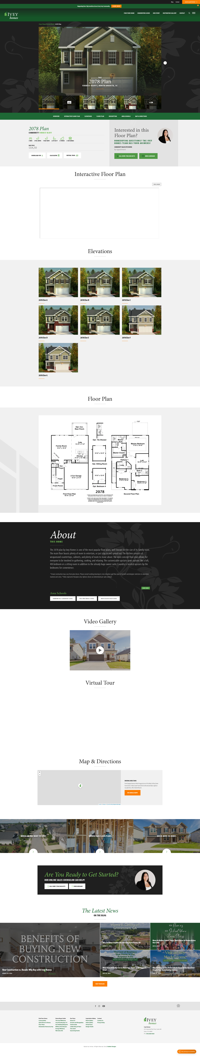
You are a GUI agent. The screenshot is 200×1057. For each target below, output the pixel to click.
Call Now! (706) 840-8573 (57, 886)
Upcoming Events (75, 1030)
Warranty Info (59, 1030)
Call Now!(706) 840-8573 (127, 156)
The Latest (73, 1028)
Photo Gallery (89, 1020)
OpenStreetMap (110, 804)
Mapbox (104, 804)
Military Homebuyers (61, 1026)
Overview (56, 116)
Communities (42, 1020)
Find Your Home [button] (129, 13)
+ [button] (39, 772)
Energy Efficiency (60, 1028)
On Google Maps (132, 793)
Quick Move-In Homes (45, 1022)
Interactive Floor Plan (72, 116)
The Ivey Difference (60, 1020)
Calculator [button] (53, 155)
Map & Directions (141, 116)
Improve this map (116, 804)
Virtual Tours (89, 1024)
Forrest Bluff (50, 24)
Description (113, 116)
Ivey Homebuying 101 (61, 1022)
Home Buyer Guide (60, 1018)
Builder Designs (112, 1046)
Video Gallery (89, 1022)
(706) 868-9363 (150, 1033)
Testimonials (73, 1024)
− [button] (39, 774)
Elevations (88, 116)
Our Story (156, 13)
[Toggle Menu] (193, 13)
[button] (198, 5)
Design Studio (89, 1026)
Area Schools (126, 116)
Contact (177, 2)
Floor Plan (100, 116)
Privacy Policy (101, 1022)
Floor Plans (42, 24)
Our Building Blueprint (61, 1024)
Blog (172, 2)
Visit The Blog (100, 984)
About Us (72, 1020)
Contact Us (100, 1020)
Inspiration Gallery (169, 13)
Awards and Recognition (76, 1022)
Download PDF (36, 155)
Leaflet (100, 804)
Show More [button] (146, 588)
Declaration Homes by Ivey (46, 1026)
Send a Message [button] (150, 156)
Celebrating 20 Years (75, 1026)
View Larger (157, 184)
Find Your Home (43, 1018)
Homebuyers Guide (144, 13)
